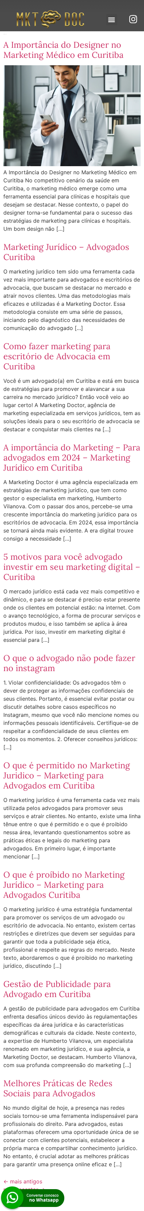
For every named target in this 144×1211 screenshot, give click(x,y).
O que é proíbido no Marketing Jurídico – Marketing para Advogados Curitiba (64, 884)
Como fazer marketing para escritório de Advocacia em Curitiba (57, 356)
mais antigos (22, 1181)
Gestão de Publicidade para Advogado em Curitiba (57, 989)
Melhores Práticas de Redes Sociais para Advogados (58, 1088)
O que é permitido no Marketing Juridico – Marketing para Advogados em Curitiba (66, 775)
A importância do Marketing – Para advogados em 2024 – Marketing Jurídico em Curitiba (71, 457)
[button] (111, 19)
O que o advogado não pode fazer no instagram (69, 663)
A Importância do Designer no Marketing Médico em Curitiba (63, 49)
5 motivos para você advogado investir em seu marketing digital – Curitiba (71, 566)
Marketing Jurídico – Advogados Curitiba (66, 252)
